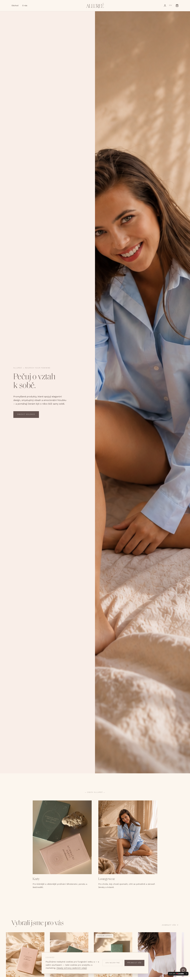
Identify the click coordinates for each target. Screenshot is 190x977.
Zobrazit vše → (170, 925)
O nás (24, 5)
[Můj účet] (164, 5)
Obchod (15, 5)
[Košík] (177, 5)
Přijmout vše (134, 963)
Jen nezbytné (112, 963)
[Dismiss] (186, 973)
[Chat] (183, 970)
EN (170, 5)
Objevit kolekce (26, 414)
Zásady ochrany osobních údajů (71, 968)
